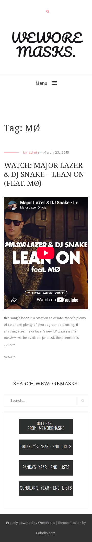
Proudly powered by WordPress (30, 522)
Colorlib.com (45, 533)
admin (33, 152)
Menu (41, 83)
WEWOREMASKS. (46, 44)
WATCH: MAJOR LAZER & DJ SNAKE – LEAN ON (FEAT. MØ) (44, 174)
